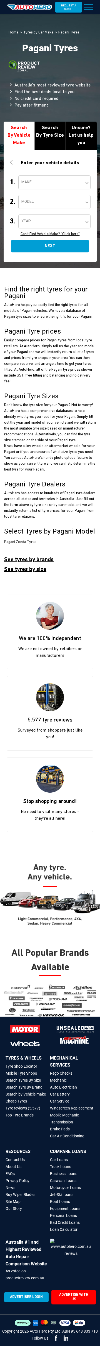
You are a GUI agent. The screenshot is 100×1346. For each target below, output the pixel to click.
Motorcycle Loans (65, 1187)
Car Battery (60, 1094)
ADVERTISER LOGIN (26, 1297)
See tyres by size (25, 569)
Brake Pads (60, 1129)
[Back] (12, 162)
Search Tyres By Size (23, 1080)
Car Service (59, 1101)
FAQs (10, 1173)
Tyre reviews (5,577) (23, 1108)
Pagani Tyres (68, 32)
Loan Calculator (64, 1229)
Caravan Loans (63, 1180)
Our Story (14, 1208)
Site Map (13, 1201)
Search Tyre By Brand (24, 1087)
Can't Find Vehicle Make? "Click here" (50, 234)
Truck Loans (60, 1166)
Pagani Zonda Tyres (20, 542)
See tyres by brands (29, 560)
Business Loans (63, 1173)
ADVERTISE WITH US (73, 1297)
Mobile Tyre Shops (21, 1073)
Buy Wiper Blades (20, 1194)
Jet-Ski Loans (61, 1194)
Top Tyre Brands (20, 1115)
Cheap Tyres (16, 1101)
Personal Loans (63, 1215)
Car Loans (59, 1159)
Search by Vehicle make (26, 1094)
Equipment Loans (65, 1208)
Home (13, 32)
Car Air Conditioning (67, 1136)
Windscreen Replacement (71, 1108)
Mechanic (58, 1080)
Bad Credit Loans (65, 1222)
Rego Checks (61, 1073)
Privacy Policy (17, 1180)
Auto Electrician (63, 1087)
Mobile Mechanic (64, 1115)
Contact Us (15, 1159)
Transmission (61, 1122)
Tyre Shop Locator (21, 1066)
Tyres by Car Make (38, 32)
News (10, 1187)
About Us (13, 1166)
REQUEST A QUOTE (68, 7)
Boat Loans (60, 1201)
